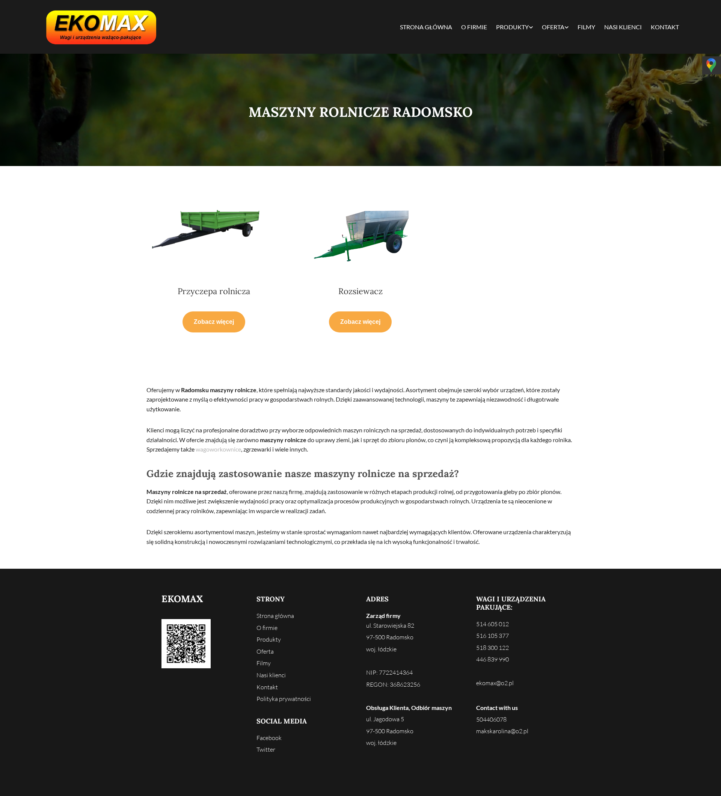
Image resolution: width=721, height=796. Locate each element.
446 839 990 (492, 659)
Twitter (265, 749)
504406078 (491, 719)
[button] (214, 321)
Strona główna (426, 26)
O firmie (474, 26)
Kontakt (665, 26)
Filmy (586, 26)
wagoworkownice (218, 449)
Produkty (512, 26)
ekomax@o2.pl (495, 683)
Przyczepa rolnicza (214, 291)
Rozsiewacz (360, 291)
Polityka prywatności (283, 698)
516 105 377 (492, 635)
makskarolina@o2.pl (502, 731)
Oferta (553, 26)
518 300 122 (492, 647)
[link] (514, 27)
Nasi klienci (623, 26)
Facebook (269, 738)
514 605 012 (492, 624)
